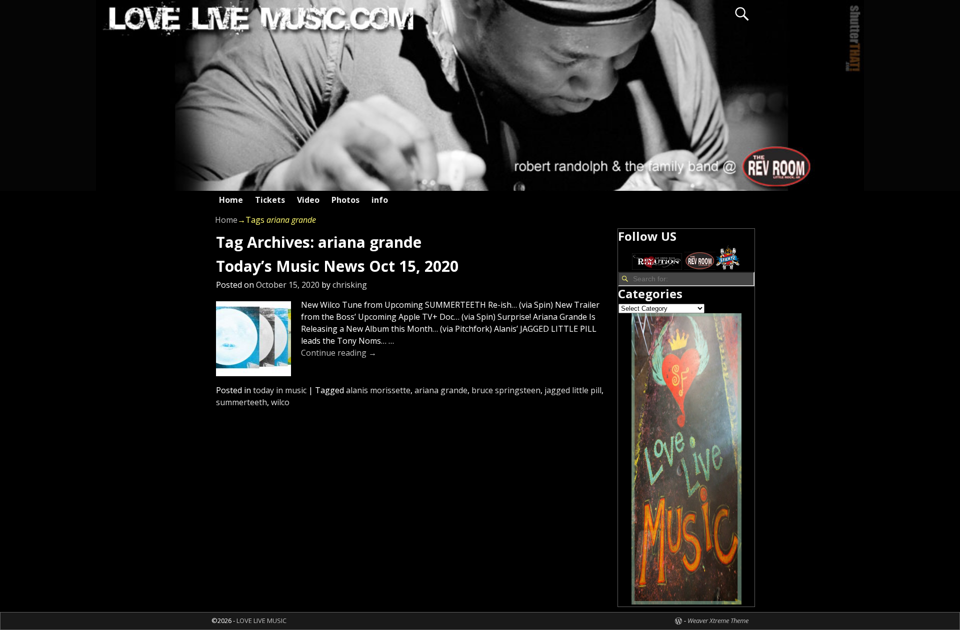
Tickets (270, 199)
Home (231, 199)
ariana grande (441, 390)
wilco (280, 402)
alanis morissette (378, 390)
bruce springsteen (506, 390)
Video (308, 199)
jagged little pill (573, 390)
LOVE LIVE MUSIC (261, 620)
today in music (279, 390)
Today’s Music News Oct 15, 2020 (337, 266)
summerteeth (241, 402)
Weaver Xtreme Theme (718, 620)
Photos (346, 199)
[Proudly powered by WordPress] (678, 620)
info (380, 199)
